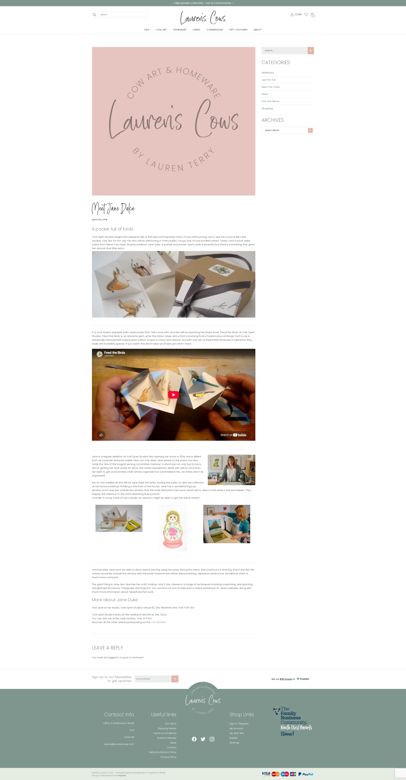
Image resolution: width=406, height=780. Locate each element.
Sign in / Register (239, 723)
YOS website (158, 622)
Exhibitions (268, 72)
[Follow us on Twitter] (203, 739)
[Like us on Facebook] (194, 739)
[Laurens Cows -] (203, 17)
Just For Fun (269, 79)
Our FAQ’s (170, 723)
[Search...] (311, 50)
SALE (146, 29)
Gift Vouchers (238, 29)
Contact (171, 747)
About (258, 29)
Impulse (122, 775)
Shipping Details (167, 728)
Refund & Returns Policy (162, 752)
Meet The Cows (271, 87)
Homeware (179, 29)
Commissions (215, 29)
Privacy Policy (168, 757)
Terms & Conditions (165, 733)
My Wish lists (237, 733)
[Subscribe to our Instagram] (212, 739)
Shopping (267, 108)
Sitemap (234, 742)
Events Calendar (166, 738)
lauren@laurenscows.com (119, 744)
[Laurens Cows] (203, 700)
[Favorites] (306, 15)
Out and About (270, 101)
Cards (196, 29)
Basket (233, 738)
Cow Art (161, 29)
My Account (236, 728)
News (265, 94)
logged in (113, 657)
